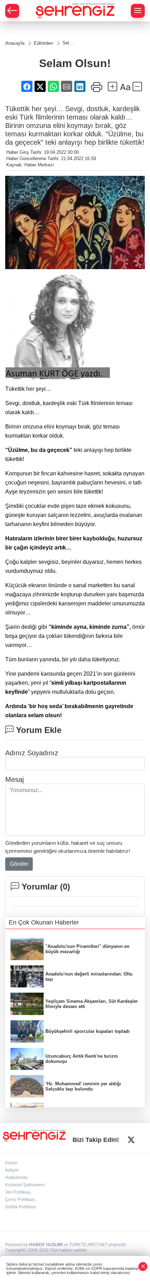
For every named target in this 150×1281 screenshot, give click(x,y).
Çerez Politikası (20, 1199)
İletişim (11, 1170)
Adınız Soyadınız (31, 753)
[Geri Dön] (12, 11)
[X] (131, 1140)
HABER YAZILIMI (45, 1244)
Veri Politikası (18, 1192)
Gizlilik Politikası (20, 1206)
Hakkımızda (16, 1177)
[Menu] (138, 11)
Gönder (19, 864)
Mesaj (14, 779)
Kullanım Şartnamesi (25, 1184)
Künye (11, 1162)
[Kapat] (143, 1266)
